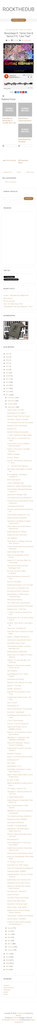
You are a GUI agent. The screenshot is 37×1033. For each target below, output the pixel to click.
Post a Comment (10, 182)
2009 (7, 960)
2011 (7, 954)
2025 (7, 357)
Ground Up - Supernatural (15, 712)
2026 (7, 354)
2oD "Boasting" (12, 671)
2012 (7, 395)
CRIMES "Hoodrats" (13, 454)
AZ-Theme (15, 1018)
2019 (7, 373)
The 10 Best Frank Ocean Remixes (18, 603)
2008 (7, 963)
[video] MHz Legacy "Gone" (16, 643)
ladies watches (9, 988)
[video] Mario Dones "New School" (18, 883)
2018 (7, 376)
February (11, 947)
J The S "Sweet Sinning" (15, 720)
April (9, 940)
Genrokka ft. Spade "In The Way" (18, 419)
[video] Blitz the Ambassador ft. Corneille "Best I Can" (9, 121)
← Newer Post (7, 172)
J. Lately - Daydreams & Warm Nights (19, 435)
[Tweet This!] (18, 92)
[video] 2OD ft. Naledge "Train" (17, 495)
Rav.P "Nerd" (11, 763)
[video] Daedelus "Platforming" (17, 652)
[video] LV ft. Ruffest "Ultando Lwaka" (19, 486)
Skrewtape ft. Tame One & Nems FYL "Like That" (18, 35)
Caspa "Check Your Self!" (15, 410)
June (9, 934)
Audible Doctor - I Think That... (17, 609)
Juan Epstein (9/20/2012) (15, 822)
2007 (7, 966)
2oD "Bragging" (12, 538)
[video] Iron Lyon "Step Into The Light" (19, 682)
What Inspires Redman (14, 600)
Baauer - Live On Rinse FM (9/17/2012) (19, 757)
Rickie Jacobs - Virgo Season (17, 907)
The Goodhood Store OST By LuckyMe (20, 422)
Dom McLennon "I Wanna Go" (17, 891)
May (9, 937)
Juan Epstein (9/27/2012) (15, 506)
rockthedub (18, 9)
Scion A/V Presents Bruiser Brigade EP (20, 868)
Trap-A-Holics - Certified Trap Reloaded (20, 916)
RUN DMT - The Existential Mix (17, 826)
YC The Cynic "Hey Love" (15, 862)
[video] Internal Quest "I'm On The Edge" (20, 585)
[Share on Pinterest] (23, 92)
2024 (7, 360)
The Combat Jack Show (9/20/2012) (19, 816)
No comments (26, 40)
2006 (7, 970)
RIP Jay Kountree (9, 301)
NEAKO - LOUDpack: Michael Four (18, 637)
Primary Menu (18, 20)
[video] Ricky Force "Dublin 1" (16, 413)
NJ (25, 29)
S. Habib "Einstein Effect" (15, 797)
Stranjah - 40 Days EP (14, 689)
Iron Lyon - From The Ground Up (17, 724)
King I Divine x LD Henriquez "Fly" (18, 588)
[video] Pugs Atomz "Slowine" (17, 532)
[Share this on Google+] (21, 92)
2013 (7, 391)
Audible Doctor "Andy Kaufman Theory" (20, 853)
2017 (7, 379)
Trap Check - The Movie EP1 (16, 628)
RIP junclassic (8, 298)
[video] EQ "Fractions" (14, 753)
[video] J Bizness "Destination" (17, 518)
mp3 (13, 29)
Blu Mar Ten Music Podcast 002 (17, 432)
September (12, 407)
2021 (7, 366)
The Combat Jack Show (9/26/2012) (19, 498)
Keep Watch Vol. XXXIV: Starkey (17, 865)
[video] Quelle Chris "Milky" (15, 552)
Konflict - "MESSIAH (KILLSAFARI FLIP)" (16, 295)
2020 (7, 370)
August (10, 928)
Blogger (18, 1015)
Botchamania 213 (13, 839)
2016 (7, 382)
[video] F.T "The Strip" (14, 686)
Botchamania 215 (13, 706)
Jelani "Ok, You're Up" (9, 160)
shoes (6, 994)
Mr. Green (19, 29)
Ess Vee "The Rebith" (14, 582)
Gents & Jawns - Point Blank (16, 919)
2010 (7, 957)
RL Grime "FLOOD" (13, 780)
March (10, 944)
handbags (7, 990)
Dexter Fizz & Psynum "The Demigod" (19, 709)
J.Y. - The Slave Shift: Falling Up (17, 466)
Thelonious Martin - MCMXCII (16, 871)
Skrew (29, 29)
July (9, 931)
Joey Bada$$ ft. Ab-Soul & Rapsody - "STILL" (18, 307)
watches (6, 985)
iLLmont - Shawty (13, 457)
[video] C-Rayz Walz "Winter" (16, 901)
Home (19, 172)
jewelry (6, 992)
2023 (7, 363)
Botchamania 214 (13, 760)
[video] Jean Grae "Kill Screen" (17, 535)
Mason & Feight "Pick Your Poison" (18, 416)
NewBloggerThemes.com (10, 1020)
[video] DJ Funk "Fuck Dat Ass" (17, 426)
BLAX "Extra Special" (14, 480)
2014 (7, 388)
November (11, 401)
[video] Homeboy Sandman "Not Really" (20, 606)
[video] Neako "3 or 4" (14, 766)
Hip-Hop (9, 29)
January (10, 950)
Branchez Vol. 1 (12, 429)
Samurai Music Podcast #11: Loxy (18, 515)
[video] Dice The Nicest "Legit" (17, 904)
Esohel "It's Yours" (13, 895)
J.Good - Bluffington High (15, 483)
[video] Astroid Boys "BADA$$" (17, 819)
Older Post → (30, 172)
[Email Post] (2, 96)
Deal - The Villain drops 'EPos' (13, 304)
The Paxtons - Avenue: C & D (16, 788)
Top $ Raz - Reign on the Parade (18, 898)
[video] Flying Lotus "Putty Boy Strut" (19, 880)
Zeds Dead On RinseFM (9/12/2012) (19, 640)
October (11, 404)
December (11, 398)
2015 (7, 385)
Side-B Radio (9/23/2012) (15, 679)
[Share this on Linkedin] (26, 92)
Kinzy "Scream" (12, 703)
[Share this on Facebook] (16, 92)
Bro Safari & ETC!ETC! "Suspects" (18, 591)
